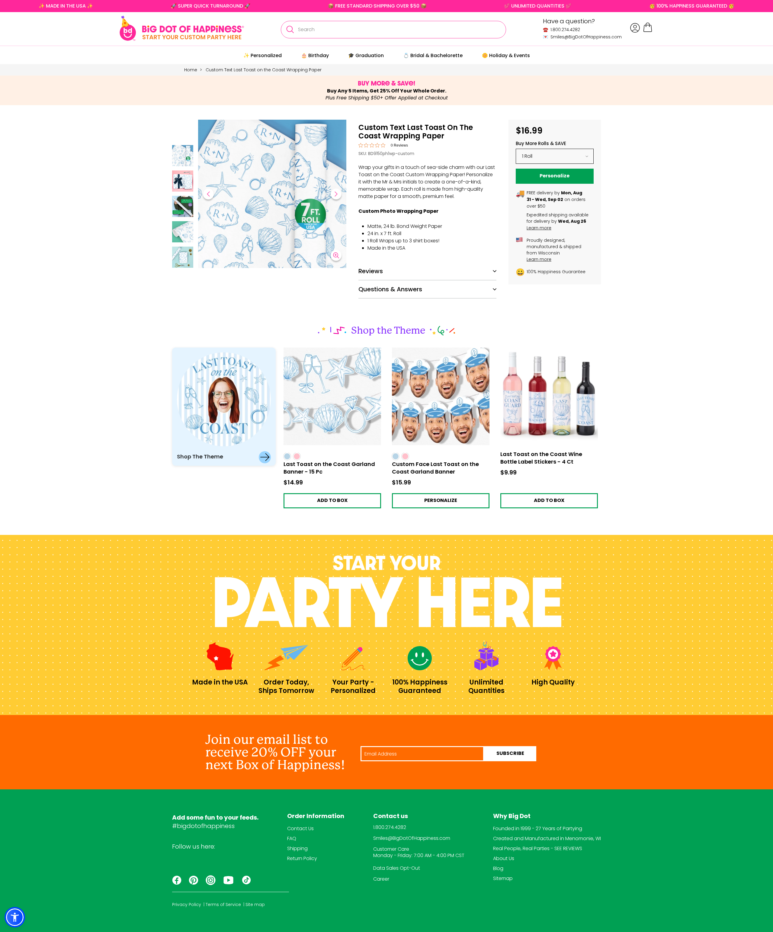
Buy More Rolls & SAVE (541, 143)
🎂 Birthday (315, 55)
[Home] (182, 28)
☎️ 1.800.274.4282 (561, 30)
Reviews (370, 271)
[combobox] (393, 29)
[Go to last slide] (208, 194)
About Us (503, 858)
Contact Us (300, 828)
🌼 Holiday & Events (506, 55)
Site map (255, 904)
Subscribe (510, 753)
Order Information (315, 817)
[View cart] (647, 31)
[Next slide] (336, 194)
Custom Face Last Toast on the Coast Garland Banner (436, 353)
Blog (498, 868)
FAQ (291, 838)
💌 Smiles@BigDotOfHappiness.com (582, 37)
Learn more (539, 228)
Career (381, 878)
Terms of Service (223, 904)
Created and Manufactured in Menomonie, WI (547, 838)
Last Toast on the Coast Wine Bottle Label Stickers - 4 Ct (549, 353)
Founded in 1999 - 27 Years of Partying (537, 828)
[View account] (635, 28)
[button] (182, 156)
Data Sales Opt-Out (396, 868)
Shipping (297, 848)
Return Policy (302, 858)
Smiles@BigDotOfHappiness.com (411, 838)
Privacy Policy (186, 904)
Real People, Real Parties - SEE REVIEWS (537, 848)
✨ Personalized (262, 55)
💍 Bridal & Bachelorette (433, 55)
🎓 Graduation (366, 55)
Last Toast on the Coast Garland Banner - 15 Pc (331, 353)
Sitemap (503, 878)
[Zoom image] (336, 255)
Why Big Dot (512, 817)
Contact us (390, 817)
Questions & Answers (390, 289)
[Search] (290, 29)
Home (190, 70)
